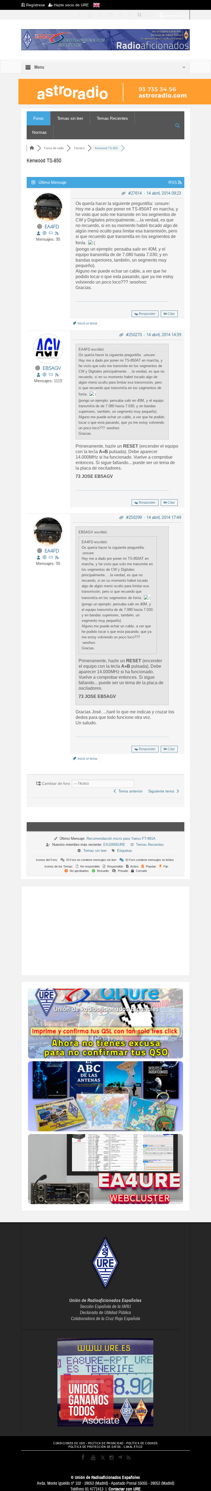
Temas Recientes (112, 118)
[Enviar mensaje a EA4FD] (51, 233)
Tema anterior (129, 791)
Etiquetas (124, 851)
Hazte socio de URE (71, 5)
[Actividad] (57, 233)
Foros (38, 118)
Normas (39, 132)
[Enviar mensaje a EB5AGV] (51, 374)
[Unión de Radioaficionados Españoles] (105, 39)
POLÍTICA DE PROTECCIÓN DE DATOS (94, 1447)
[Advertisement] (119, 930)
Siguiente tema (162, 791)
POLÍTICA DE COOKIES (142, 1443)
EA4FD (52, 226)
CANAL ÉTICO (133, 1447)
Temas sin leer (70, 118)
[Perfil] (38, 233)
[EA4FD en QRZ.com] (44, 233)
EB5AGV (52, 368)
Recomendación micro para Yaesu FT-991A (121, 838)
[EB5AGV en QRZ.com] (44, 374)
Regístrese (36, 5)
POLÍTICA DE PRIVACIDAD (106, 1443)
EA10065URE (114, 845)
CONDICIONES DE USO (69, 1443)
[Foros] (32, 148)
